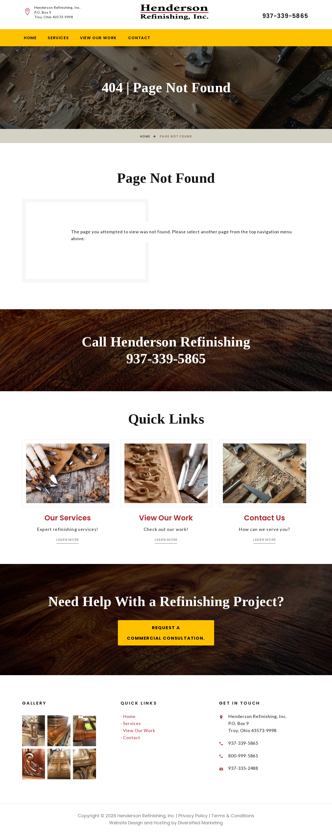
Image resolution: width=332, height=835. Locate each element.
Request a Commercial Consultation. (166, 633)
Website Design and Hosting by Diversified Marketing (166, 823)
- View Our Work (138, 730)
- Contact (130, 737)
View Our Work (98, 38)
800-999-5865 (243, 755)
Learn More (67, 539)
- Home (128, 716)
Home (30, 38)
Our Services (67, 518)
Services (58, 38)
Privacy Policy (192, 816)
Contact (139, 38)
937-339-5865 (285, 16)
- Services (131, 723)
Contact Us (264, 518)
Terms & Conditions (232, 816)
